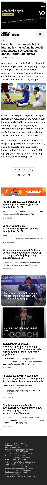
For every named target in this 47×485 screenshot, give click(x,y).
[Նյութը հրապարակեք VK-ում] (24, 174)
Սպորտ (4, 40)
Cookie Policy (31, 477)
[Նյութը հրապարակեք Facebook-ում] (19, 174)
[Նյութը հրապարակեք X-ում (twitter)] (29, 174)
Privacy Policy (10, 477)
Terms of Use (20, 477)
